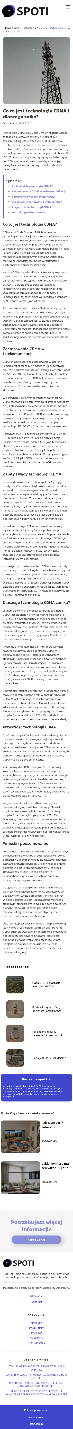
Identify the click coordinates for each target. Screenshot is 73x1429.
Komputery (36, 1328)
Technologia (29, 28)
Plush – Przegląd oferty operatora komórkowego (46, 1009)
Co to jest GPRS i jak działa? (49, 1058)
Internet (36, 1323)
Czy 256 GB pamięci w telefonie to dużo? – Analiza (36, 1368)
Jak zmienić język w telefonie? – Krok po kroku (48, 1033)
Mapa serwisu (36, 1417)
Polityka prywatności (36, 1410)
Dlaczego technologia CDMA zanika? (37, 202)
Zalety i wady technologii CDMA (33, 197)
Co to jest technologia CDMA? (32, 186)
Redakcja (36, 1296)
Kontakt (36, 1302)
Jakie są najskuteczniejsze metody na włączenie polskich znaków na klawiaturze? (36, 1392)
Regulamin (36, 1424)
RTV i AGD (37, 1333)
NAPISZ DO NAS (36, 1239)
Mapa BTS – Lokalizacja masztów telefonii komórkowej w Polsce (46, 984)
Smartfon (36, 1338)
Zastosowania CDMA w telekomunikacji (39, 191)
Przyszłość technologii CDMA (31, 207)
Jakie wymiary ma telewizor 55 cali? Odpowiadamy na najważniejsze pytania (55, 1165)
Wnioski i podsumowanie (28, 212)
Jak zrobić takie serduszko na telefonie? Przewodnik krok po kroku (37, 1384)
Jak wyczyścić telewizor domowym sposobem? (52, 1125)
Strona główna (12, 28)
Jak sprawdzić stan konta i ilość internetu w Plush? (36, 1376)
